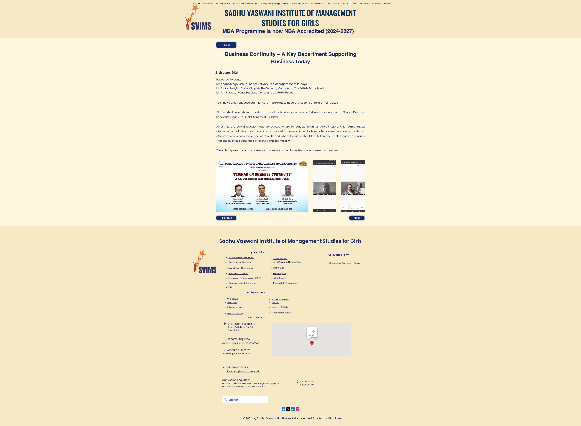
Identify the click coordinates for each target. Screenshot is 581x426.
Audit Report (280, 258)
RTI (230, 287)
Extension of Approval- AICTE (244, 278)
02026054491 (307, 384)
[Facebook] (283, 409)
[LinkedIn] (293, 409)
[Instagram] (297, 409)
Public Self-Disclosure (285, 283)
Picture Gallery (235, 313)
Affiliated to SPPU (238, 273)
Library (275, 302)
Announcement (281, 299)
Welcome (232, 298)
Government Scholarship (242, 283)
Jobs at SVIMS (280, 307)
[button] (208, 3)
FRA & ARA (278, 268)
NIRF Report (279, 273)
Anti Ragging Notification (287, 262)
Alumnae (232, 302)
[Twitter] (288, 409)
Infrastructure (235, 307)
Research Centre (281, 312)
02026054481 (307, 381)
